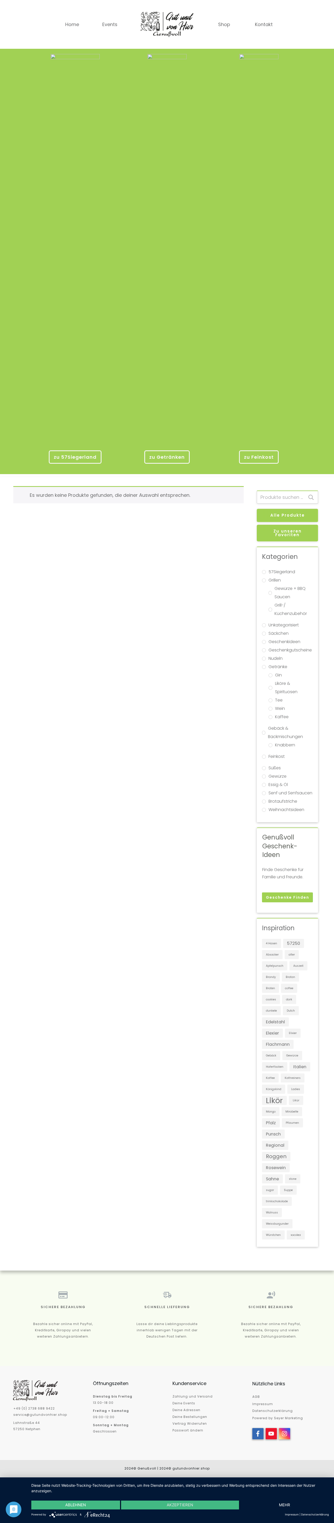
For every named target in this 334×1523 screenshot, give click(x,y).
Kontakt (264, 24)
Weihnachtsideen (286, 810)
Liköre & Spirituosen (286, 687)
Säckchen (279, 633)
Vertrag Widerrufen (189, 1423)
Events (109, 24)
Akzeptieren (180, 1504)
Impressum (262, 1404)
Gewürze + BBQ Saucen (290, 592)
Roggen (276, 1156)
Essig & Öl (278, 785)
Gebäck (271, 1055)
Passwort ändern (187, 1430)
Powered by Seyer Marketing (277, 1418)
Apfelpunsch (274, 966)
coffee (289, 988)
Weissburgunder (277, 1224)
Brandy (271, 977)
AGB (256, 1396)
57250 (293, 943)
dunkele (271, 1011)
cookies (271, 999)
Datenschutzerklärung (272, 1411)
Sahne (272, 1179)
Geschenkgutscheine (290, 650)
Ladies (295, 1089)
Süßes (275, 768)
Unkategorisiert (284, 625)
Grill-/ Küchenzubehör (291, 609)
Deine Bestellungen (189, 1417)
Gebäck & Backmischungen (285, 732)
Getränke (278, 667)
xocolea (296, 1235)
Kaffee (282, 717)
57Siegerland (282, 572)
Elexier (272, 1033)
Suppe (288, 1190)
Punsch (273, 1134)
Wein (280, 708)
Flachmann (278, 1044)
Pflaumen (292, 1123)
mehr (284, 1504)
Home (72, 24)
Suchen (311, 497)
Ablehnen (75, 1504)
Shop (224, 24)
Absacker (272, 955)
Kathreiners (293, 1078)
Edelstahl (275, 1022)
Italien (299, 1067)
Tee (279, 700)
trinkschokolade (277, 1201)
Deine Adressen (186, 1410)
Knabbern (285, 745)
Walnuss (272, 1212)
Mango (271, 1112)
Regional (275, 1145)
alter (292, 955)
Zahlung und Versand (192, 1396)
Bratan (290, 977)
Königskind (273, 1089)
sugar (270, 1190)
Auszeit (298, 966)
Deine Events (183, 1403)
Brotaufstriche (283, 801)
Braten (270, 988)
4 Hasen (271, 943)
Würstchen (273, 1235)
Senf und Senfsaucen (290, 793)
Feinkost (277, 756)
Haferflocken (274, 1067)
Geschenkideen (284, 642)
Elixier (293, 1033)
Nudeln (276, 658)
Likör (274, 1100)
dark (289, 999)
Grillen (275, 580)
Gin (278, 675)
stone (292, 1179)
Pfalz (271, 1123)
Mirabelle (291, 1112)
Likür (296, 1100)
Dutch (291, 1011)
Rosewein (276, 1168)
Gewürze (278, 776)
